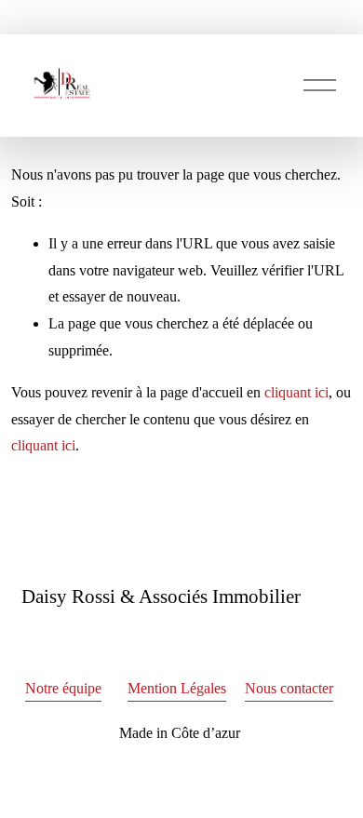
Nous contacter (289, 688)
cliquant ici (296, 392)
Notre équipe (63, 688)
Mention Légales (177, 688)
